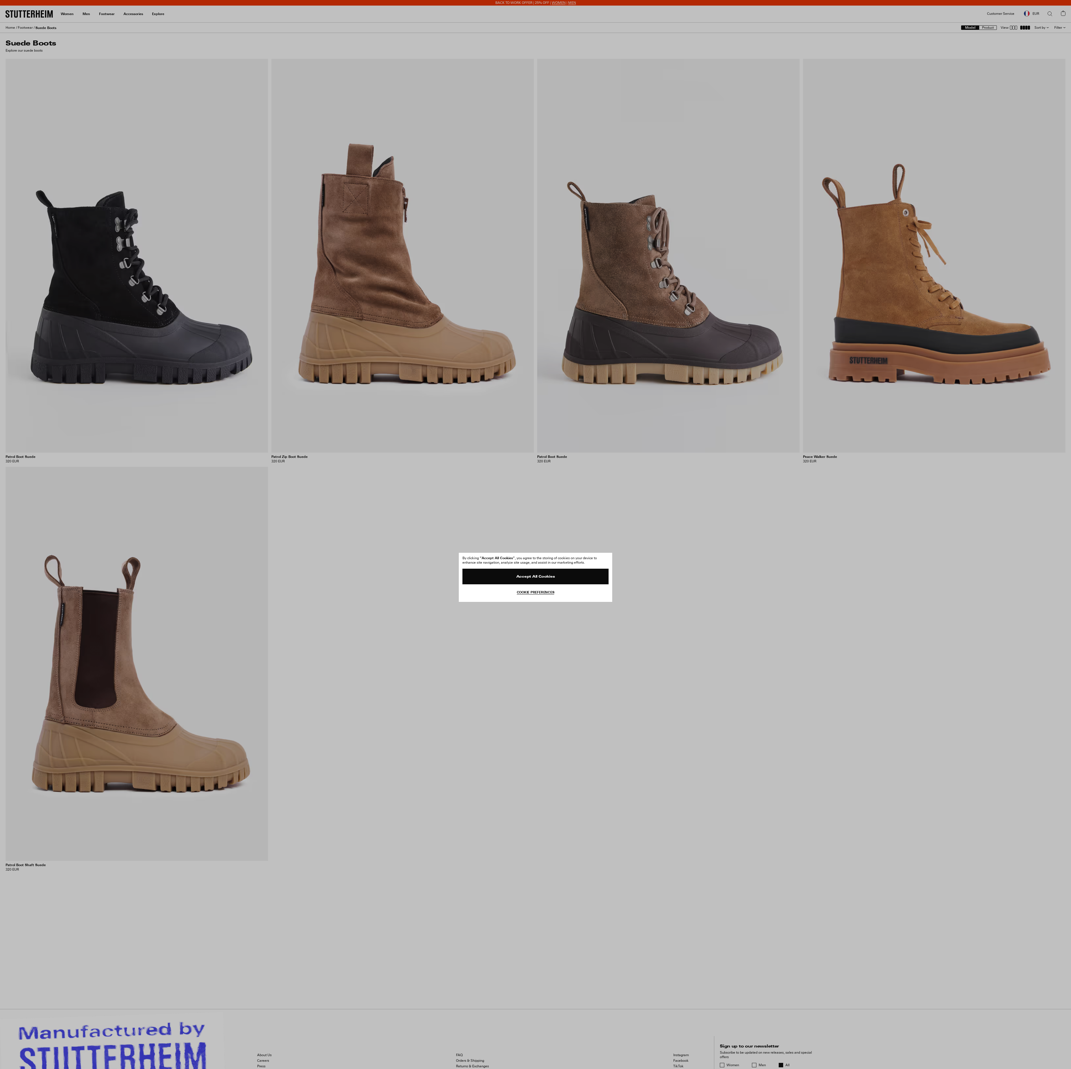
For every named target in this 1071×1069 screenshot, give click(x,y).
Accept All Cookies (535, 576)
